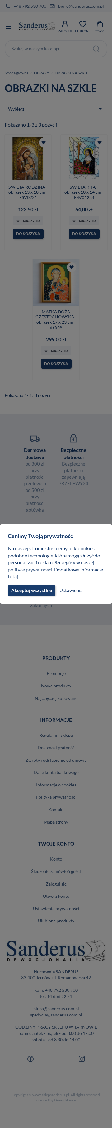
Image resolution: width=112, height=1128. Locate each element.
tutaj (13, 576)
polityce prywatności (30, 569)
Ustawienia (71, 590)
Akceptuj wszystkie (31, 590)
